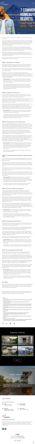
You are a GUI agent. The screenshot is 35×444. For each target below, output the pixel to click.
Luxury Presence (20, 436)
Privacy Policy (21, 437)
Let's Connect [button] (17, 386)
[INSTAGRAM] (17, 440)
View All (17, 360)
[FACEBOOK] (15, 440)
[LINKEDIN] (20, 440)
